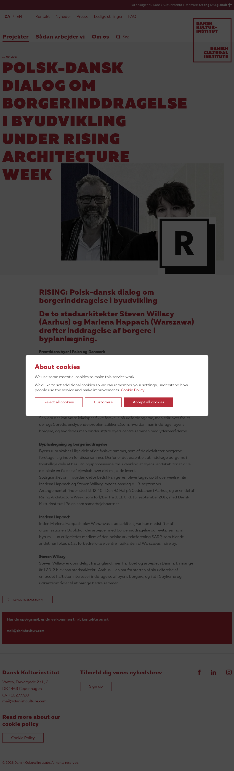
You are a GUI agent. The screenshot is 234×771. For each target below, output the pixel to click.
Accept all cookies (148, 402)
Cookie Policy (132, 390)
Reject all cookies (59, 402)
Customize (103, 402)
